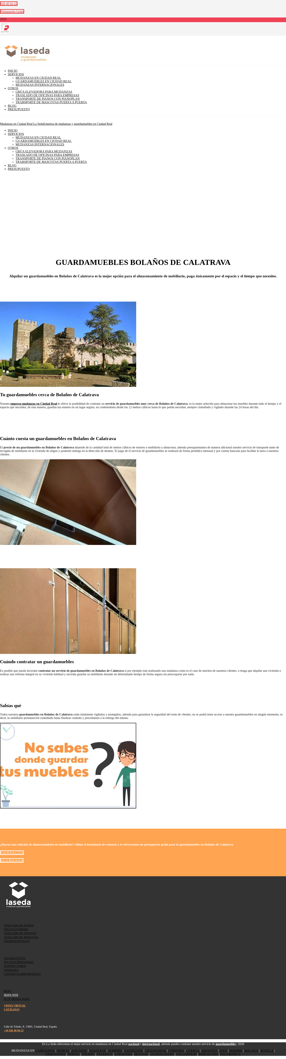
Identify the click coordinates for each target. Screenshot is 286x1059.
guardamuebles (226, 1044)
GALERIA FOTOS (14, 958)
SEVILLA (266, 1050)
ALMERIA (115, 1050)
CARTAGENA (45, 1050)
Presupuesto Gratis (12, 11)
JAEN (223, 1050)
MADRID (235, 1050)
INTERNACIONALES (17, 941)
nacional (133, 1044)
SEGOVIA (141, 1054)
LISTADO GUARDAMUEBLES (22, 974)
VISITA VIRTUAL (15, 1005)
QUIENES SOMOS (15, 966)
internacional (151, 1044)
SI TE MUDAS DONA (17, 999)
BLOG (7, 991)
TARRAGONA (55, 1054)
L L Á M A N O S (12, 860)
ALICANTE (79, 1050)
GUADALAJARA (162, 1054)
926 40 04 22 (9, 3)
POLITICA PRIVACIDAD (18, 962)
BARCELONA (208, 1054)
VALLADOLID (186, 1054)
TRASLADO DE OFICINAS (20, 933)
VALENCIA (104, 1054)
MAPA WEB (11, 995)
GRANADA (209, 1050)
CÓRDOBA (176, 1050)
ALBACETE (97, 1050)
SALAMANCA (230, 1054)
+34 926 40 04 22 (14, 1030)
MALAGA (251, 1050)
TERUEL (74, 1054)
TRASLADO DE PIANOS (19, 925)
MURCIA (63, 1050)
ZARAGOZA (123, 1054)
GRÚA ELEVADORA (16, 929)
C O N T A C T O (12, 852)
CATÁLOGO (11, 1009)
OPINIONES (11, 970)
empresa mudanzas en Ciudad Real (33, 403)
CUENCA (192, 1050)
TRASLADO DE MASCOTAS (21, 937)
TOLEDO (88, 1054)
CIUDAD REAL (155, 1050)
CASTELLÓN (133, 1050)
